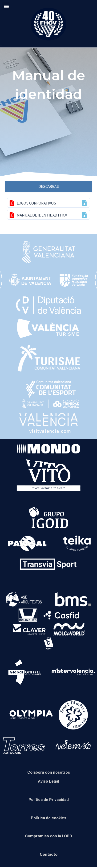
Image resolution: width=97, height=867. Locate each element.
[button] (6, 6)
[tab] (48, 186)
